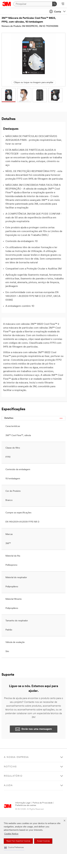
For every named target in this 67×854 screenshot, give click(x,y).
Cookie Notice (11, 834)
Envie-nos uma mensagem (37, 729)
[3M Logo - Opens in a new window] (6, 4)
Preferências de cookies (25, 805)
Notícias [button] (10, 767)
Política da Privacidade (43, 803)
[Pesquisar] (54, 4)
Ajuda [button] (8, 785)
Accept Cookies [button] (43, 841)
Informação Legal (23, 803)
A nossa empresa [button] (16, 757)
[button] (14, 847)
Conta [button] (57, 12)
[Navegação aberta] (63, 4)
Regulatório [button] (13, 776)
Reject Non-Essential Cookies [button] (18, 841)
